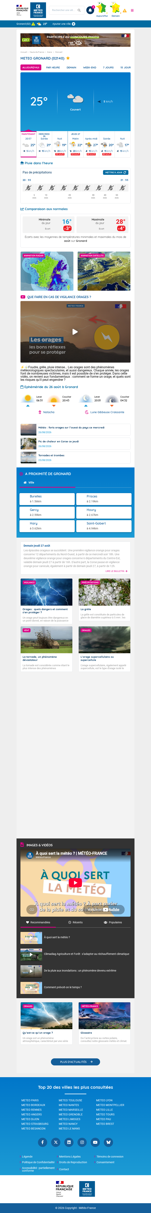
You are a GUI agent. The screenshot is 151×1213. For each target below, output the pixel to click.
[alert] (125, 10)
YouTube (95, 1142)
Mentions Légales (70, 1156)
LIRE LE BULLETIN (115, 571)
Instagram (82, 1142)
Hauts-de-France (37, 52)
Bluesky (108, 1142)
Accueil (23, 52)
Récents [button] (78, 922)
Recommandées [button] (40, 922)
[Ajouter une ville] (73, 24)
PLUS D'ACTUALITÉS (73, 1062)
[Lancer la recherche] (79, 10)
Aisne (49, 52)
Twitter (55, 1142)
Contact (64, 1169)
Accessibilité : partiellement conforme (38, 1169)
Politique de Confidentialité (38, 1162)
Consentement (105, 1162)
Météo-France (87, 1208)
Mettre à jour (113, 172)
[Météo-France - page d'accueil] (87, 1189)
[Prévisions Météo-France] (38, 10)
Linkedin (69, 1142)
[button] (132, 10)
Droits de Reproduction (73, 1162)
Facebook (42, 1142)
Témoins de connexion (110, 1156)
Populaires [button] (115, 922)
